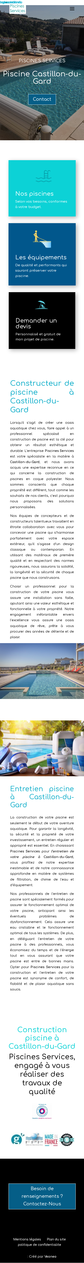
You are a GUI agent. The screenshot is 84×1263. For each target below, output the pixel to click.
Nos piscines (34, 194)
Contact (42, 99)
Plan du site (56, 1239)
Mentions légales (27, 1239)
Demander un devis (36, 323)
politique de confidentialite (39, 1244)
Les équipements (41, 257)
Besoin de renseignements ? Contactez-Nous (42, 1196)
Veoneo (50, 1256)
